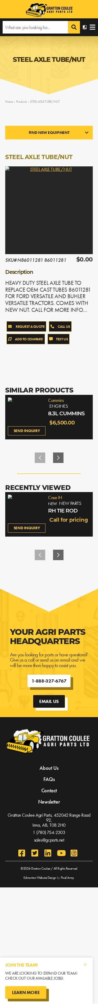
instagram (74, 853)
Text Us (61, 339)
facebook (22, 853)
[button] (58, 457)
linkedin (48, 853)
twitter (35, 853)
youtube (61, 853)
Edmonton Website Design (40, 877)
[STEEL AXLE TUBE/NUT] (49, 210)
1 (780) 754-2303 (49, 832)
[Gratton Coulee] (49, 10)
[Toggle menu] (92, 27)
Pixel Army (67, 877)
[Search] (74, 27)
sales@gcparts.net (49, 840)
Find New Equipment (49, 132)
